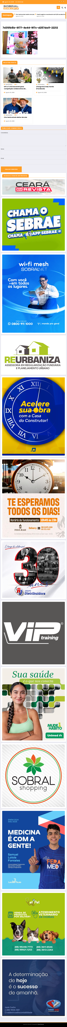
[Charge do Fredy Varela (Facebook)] (49, 75)
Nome (2, 149)
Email (2, 158)
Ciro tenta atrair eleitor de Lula (15, 117)
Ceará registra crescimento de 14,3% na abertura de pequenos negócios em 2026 (32, 14)
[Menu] (58, 7)
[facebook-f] (59, 1)
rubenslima (9, 84)
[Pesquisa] (62, 7)
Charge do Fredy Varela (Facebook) (45, 88)
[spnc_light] (65, 7)
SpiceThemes (41, 1024)
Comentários (4, 132)
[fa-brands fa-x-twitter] (61, 1)
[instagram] (63, 1)
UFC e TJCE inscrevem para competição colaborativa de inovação (14, 88)
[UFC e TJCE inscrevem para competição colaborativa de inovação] (17, 75)
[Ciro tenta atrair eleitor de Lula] (17, 105)
